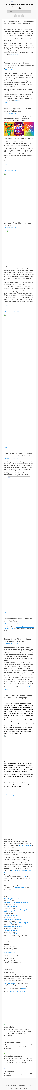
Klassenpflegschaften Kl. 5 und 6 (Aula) (16, 923)
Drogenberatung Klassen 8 (12, 919)
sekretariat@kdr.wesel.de (11, 952)
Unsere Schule (9, 1027)
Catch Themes (23, 1088)
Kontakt (24, 876)
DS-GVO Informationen (20, 1087)
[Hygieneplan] (19, 1068)
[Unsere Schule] (19, 1024)
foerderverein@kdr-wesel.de (17, 991)
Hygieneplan (9, 1071)
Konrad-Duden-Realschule (19, 4)
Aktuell (7, 57)
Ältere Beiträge (9, 795)
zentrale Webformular (25, 845)
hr (16, 26)
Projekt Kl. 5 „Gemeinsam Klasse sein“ (16, 902)
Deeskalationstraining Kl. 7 (12, 906)
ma (18, 311)
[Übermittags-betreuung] (19, 1053)
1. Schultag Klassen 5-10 (11, 899)
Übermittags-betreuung (13, 1056)
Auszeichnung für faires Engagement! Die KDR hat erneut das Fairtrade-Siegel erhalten (19, 65)
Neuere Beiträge (28, 795)
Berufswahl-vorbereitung (13, 1042)
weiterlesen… (15, 54)
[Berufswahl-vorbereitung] (19, 1039)
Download (24, 988)
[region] (19, 824)
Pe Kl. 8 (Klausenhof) (10, 934)
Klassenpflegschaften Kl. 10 (13, 926)
